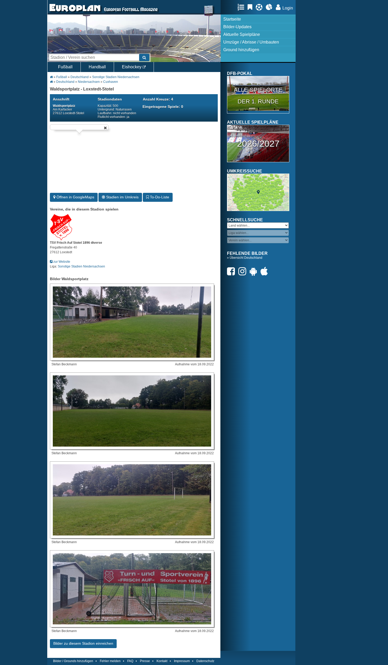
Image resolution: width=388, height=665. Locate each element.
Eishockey (132, 67)
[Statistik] (270, 7)
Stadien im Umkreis (122, 197)
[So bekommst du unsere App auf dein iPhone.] (266, 271)
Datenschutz (205, 661)
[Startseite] (75, 12)
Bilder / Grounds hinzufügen (73, 661)
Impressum (182, 661)
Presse (145, 661)
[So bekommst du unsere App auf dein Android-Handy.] (255, 271)
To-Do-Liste (159, 197)
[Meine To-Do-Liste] (251, 7)
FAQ (130, 661)
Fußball (65, 67)
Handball (97, 67)
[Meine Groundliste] (242, 7)
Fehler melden (110, 661)
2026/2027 (258, 143)
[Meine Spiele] (260, 7)
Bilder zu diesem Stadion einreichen (83, 643)
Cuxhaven (110, 82)
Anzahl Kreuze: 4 (158, 99)
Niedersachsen (89, 82)
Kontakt (162, 661)
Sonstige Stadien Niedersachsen (115, 77)
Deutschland (79, 77)
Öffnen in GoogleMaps (74, 197)
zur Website (61, 262)
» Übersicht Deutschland (244, 258)
